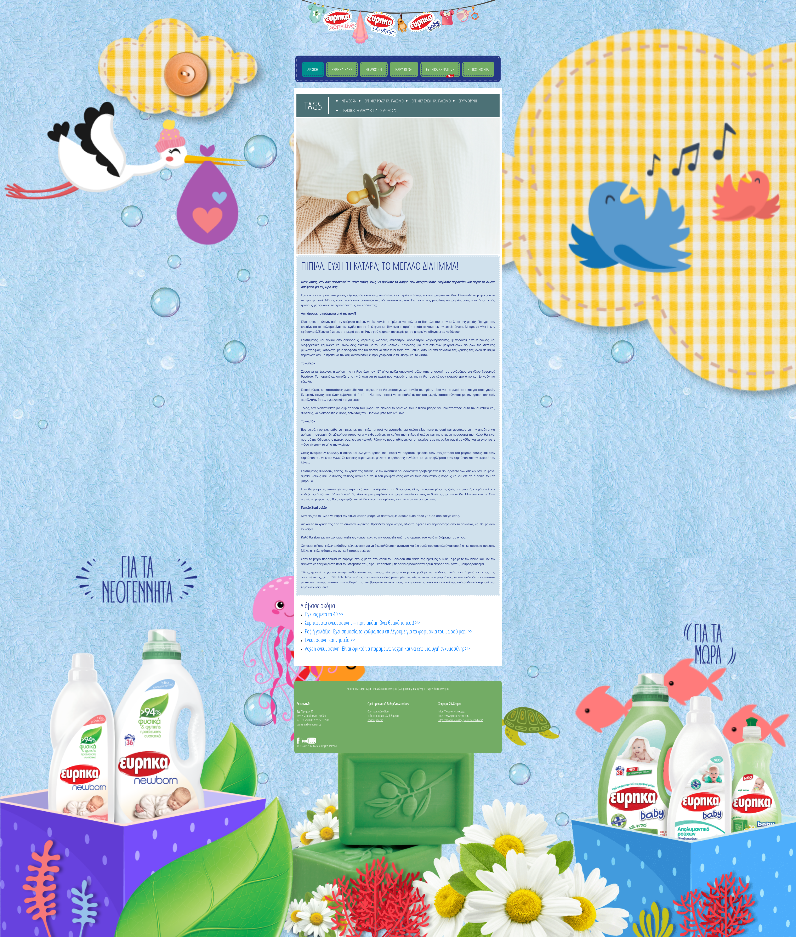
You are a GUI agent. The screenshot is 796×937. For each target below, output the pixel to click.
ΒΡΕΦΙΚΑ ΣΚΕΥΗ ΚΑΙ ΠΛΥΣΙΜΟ (431, 101)
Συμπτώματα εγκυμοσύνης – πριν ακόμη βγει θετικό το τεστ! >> (362, 622)
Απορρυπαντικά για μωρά (359, 689)
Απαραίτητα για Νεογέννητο (412, 689)
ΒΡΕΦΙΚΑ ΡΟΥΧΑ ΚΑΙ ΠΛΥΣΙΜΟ (384, 101)
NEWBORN (373, 69)
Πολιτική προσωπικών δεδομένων (383, 716)
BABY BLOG (404, 69)
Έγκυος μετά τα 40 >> (324, 614)
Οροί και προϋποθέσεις (378, 711)
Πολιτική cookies (375, 720)
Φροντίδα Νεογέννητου (438, 689)
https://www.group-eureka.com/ (454, 716)
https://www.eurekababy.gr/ (451, 711)
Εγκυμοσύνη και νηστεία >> (330, 640)
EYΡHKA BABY (342, 69)
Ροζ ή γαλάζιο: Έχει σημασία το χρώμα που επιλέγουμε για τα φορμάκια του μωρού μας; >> (388, 631)
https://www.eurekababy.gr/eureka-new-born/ (460, 720)
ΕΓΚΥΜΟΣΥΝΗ (468, 101)
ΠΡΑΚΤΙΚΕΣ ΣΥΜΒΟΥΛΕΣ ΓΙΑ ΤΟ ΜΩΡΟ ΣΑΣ (369, 110)
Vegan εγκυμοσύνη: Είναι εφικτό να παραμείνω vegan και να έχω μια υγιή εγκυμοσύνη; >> (387, 648)
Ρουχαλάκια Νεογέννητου (385, 689)
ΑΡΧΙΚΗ (312, 69)
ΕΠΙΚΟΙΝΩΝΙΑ (478, 69)
